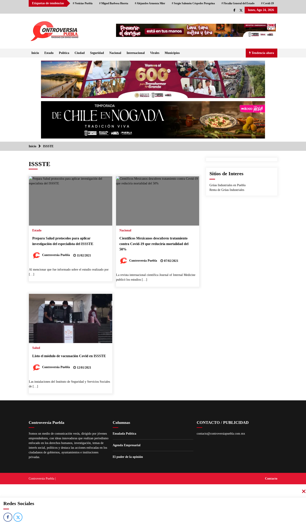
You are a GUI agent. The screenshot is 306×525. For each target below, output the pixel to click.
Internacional (136, 53)
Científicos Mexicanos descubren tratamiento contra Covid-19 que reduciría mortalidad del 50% (153, 243)
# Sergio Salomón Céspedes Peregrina (193, 3)
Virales (154, 53)
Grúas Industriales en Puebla (227, 185)
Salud (36, 348)
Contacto (271, 478)
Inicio (35, 53)
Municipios (172, 53)
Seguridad (97, 53)
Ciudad (80, 53)
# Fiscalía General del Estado (238, 3)
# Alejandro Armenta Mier (150, 3)
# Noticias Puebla (83, 3)
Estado (49, 53)
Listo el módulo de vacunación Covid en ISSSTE (69, 356)
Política (64, 53)
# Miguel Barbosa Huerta (113, 3)
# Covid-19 (267, 3)
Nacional (115, 53)
